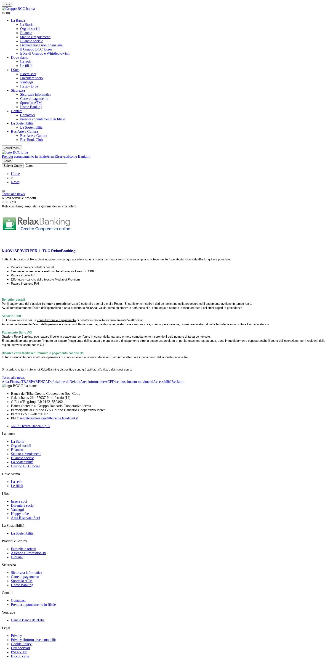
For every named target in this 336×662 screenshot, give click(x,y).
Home (15, 174)
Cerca (7, 161)
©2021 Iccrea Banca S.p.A (30, 426)
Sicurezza (18, 90)
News (15, 182)
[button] (168, 13)
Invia (7, 4)
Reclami (177, 382)
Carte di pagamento (34, 99)
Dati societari (20, 648)
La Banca (18, 20)
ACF (108, 382)
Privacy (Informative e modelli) (33, 640)
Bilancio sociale (31, 41)
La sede (25, 62)
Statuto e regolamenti (35, 37)
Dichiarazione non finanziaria (41, 45)
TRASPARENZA (34, 382)
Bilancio (26, 33)
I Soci (15, 70)
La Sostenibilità (22, 123)
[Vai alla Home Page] (15, 152)
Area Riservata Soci (25, 518)
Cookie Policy (21, 644)
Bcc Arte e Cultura (24, 131)
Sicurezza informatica (35, 94)
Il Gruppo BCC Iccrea (36, 49)
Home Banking (31, 107)
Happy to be (29, 86)
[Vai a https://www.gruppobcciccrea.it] (18, 9)
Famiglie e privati (23, 549)
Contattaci (27, 115)
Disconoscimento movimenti (132, 382)
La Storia (26, 24)
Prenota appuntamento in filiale (42, 119)
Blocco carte (20, 656)
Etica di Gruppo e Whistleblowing (44, 53)
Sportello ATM (31, 103)
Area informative (92, 382)
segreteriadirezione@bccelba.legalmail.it (49, 418)
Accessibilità (162, 382)
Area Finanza (11, 382)
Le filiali (26, 66)
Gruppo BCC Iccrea (25, 466)
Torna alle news (13, 194)
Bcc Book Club (31, 140)
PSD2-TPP (19, 652)
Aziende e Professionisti (28, 553)
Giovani (17, 557)
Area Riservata (57, 156)
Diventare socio (31, 78)
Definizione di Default (64, 382)
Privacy (16, 636)
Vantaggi (26, 82)
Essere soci (28, 74)
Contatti (16, 111)
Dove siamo (19, 57)
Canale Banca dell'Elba (28, 620)
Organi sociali (30, 29)
